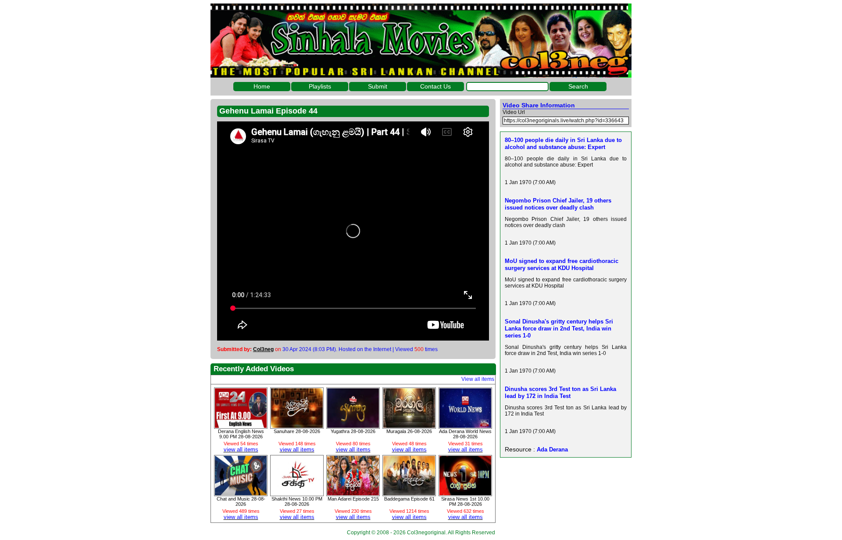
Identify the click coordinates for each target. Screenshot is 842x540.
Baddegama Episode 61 (409, 498)
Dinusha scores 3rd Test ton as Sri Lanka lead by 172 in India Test (560, 392)
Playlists (320, 86)
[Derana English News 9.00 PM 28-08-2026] (241, 425)
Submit (377, 86)
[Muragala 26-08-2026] (409, 425)
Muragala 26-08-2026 (409, 431)
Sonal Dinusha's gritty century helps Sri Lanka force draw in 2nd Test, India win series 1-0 (559, 328)
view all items (241, 449)
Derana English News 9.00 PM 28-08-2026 (241, 434)
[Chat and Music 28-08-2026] (241, 493)
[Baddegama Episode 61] (409, 493)
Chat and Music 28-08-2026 (241, 501)
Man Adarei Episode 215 (353, 498)
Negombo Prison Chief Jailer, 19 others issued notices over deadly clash (558, 204)
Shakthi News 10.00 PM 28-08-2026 (296, 501)
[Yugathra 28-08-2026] (353, 425)
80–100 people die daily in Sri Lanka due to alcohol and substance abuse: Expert (563, 143)
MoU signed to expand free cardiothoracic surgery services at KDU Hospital (561, 264)
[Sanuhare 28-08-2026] (297, 425)
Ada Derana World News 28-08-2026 (465, 434)
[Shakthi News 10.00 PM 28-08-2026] (297, 493)
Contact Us (435, 86)
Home (261, 86)
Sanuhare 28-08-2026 (297, 431)
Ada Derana (552, 449)
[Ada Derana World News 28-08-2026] (465, 425)
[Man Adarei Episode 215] (353, 493)
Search (578, 86)
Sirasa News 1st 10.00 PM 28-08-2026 (465, 501)
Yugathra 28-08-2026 (353, 431)
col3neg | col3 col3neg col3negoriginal (421, 41)
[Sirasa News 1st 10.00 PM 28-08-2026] (465, 493)
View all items (477, 379)
